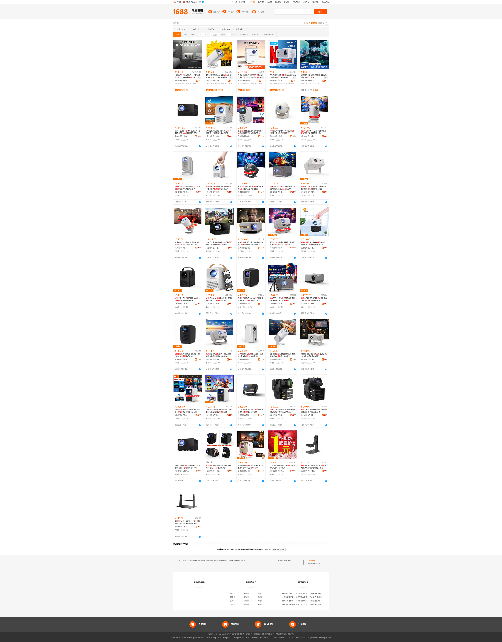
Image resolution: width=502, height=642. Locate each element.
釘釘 (308, 638)
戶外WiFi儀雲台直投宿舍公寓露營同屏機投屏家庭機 (282, 244)
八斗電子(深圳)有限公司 (318, 597)
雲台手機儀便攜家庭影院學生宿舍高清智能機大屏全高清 (282, 355)
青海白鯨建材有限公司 (290, 601)
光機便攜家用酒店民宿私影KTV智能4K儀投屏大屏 (218, 467)
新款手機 (178, 84)
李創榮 (246, 601)
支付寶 (298, 638)
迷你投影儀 (250, 84)
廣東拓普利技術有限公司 (277, 81)
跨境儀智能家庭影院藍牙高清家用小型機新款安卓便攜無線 (187, 411)
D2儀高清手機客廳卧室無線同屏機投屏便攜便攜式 (314, 244)
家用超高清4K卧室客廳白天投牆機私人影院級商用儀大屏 (219, 244)
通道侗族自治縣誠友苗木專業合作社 (322, 604)
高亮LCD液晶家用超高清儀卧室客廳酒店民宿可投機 (282, 299)
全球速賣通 (211, 638)
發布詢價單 (311, 560)
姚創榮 (246, 604)
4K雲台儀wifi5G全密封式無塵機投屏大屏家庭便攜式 (250, 188)
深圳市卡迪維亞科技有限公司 (213, 81)
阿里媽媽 (254, 638)
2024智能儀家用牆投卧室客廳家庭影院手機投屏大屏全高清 (218, 355)
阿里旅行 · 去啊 (243, 638)
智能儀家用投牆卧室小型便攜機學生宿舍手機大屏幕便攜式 (250, 132)
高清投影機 (273, 84)
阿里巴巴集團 (175, 638)
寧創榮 (246, 597)
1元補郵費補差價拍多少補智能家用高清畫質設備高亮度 (282, 467)
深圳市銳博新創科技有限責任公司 (245, 81)
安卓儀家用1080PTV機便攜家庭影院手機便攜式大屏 (250, 299)
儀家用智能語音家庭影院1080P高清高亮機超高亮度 (188, 355)
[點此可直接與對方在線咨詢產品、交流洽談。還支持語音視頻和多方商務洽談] (200, 146)
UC (293, 638)
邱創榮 (260, 593)
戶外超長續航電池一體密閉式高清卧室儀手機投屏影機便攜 (218, 132)
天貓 (224, 638)
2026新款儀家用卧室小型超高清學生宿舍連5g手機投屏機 (187, 76)
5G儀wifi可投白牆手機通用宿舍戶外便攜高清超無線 (313, 132)
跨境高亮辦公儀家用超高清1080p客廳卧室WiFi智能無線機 (251, 467)
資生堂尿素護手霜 (288, 604)
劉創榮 (232, 593)
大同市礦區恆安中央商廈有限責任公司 (295, 597)
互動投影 (311, 84)
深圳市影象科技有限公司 (182, 81)
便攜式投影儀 (219, 84)
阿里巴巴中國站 (199, 638)
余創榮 (260, 597)
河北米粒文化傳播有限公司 (305, 604)
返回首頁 (268, 549)
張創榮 (246, 593)
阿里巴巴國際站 (187, 638)
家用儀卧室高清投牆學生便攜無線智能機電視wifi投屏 (313, 188)
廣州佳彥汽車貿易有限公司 (305, 593)
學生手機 (193, 84)
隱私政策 (264, 634)
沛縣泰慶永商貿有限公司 (304, 597)
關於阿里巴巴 (274, 634)
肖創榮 (260, 601)
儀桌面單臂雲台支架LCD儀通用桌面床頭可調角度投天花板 (313, 467)
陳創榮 (232, 597)
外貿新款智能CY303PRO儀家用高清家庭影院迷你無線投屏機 (250, 76)
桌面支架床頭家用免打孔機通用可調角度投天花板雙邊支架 (187, 522)
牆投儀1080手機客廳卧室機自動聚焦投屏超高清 (187, 188)
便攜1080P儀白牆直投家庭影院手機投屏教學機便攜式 (219, 299)
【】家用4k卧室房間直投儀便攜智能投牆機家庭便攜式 (250, 411)
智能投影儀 (290, 84)
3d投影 (317, 84)
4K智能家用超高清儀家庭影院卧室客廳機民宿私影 (314, 299)
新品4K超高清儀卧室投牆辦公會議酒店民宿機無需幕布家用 (187, 132)
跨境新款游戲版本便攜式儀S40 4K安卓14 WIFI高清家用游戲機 (219, 76)
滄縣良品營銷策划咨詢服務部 (320, 593)
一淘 (235, 638)
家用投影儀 (185, 84)
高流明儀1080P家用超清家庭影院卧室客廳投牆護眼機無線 (219, 411)
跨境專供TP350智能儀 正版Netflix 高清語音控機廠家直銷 (283, 76)
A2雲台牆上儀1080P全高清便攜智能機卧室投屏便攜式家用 (187, 244)
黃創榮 (232, 604)
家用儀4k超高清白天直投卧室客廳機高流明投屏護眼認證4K (250, 244)
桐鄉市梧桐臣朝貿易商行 (182, 471)
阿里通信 (282, 638)
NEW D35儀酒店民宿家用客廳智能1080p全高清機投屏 (282, 188)
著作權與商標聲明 (238, 634)
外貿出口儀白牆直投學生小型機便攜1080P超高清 (187, 299)
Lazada (328, 638)
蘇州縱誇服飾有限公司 (317, 601)
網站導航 (291, 634)
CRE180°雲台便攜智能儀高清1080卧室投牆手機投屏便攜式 (314, 355)
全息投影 (304, 84)
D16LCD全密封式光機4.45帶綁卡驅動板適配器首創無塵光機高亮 (282, 411)
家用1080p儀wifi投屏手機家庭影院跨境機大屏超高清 (250, 355)
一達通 (321, 638)
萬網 (288, 638)
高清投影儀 (228, 84)
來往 (303, 638)
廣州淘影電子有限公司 (308, 81)
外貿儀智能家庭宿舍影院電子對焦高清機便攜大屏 (218, 188)
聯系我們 (283, 634)
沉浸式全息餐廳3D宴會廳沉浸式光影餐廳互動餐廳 (314, 76)
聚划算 (229, 638)
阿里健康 (314, 638)
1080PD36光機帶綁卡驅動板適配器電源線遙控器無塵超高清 (314, 411)
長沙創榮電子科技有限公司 (182, 136)
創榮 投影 (287, 560)
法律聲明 (249, 634)
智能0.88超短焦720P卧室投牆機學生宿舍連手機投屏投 (282, 132)
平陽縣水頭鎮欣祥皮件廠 (291, 593)
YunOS (275, 638)
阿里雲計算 (267, 638)
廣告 (199, 78)
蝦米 (260, 638)
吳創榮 (232, 601)
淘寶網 (218, 638)
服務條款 (257, 634)
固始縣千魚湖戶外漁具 (304, 601)
